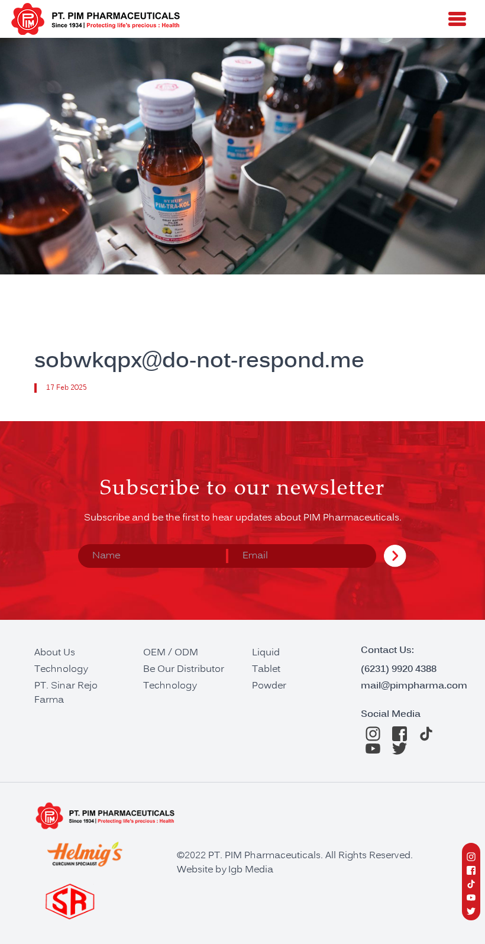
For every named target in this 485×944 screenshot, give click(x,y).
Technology (61, 669)
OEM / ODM (170, 653)
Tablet (266, 669)
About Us (54, 653)
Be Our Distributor (183, 669)
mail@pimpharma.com (414, 685)
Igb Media (250, 870)
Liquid (266, 653)
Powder (269, 686)
